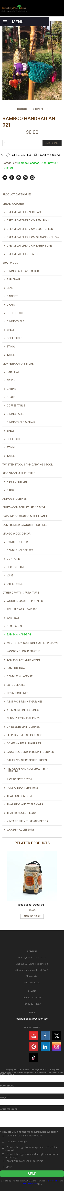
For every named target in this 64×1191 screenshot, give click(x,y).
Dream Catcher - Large (23, 254)
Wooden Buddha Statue (23, 651)
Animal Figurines (14, 498)
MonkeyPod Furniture (17, 363)
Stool (11, 346)
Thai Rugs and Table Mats (25, 804)
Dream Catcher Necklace (24, 212)
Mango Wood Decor (16, 533)
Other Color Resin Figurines (27, 760)
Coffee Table (16, 313)
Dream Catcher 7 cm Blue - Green (30, 228)
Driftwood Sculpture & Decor (23, 507)
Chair (11, 304)
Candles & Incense (19, 676)
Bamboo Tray (16, 668)
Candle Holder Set (20, 550)
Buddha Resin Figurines (23, 718)
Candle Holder (17, 542)
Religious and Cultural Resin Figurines (27, 770)
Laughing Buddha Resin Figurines (30, 751)
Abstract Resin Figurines (25, 701)
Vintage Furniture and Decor (27, 821)
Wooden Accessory (20, 829)
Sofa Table (14, 338)
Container (14, 558)
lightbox (8, 94)
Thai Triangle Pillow (21, 812)
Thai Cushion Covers (21, 796)
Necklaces (14, 626)
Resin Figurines (17, 693)
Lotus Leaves (16, 684)
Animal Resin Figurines (23, 710)
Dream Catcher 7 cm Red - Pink (28, 220)
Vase (10, 575)
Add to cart (52, 143)
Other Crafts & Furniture (20, 592)
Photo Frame (16, 567)
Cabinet (12, 296)
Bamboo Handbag (28, 163)
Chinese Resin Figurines (23, 726)
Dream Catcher (13, 203)
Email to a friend (49, 155)
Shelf (11, 329)
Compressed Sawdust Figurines (24, 524)
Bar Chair (13, 279)
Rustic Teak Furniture (22, 787)
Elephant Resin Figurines (24, 735)
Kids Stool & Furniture (18, 473)
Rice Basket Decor (19, 779)
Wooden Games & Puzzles (25, 601)
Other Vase (14, 583)
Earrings (13, 617)
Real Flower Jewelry (22, 609)
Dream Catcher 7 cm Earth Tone (29, 245)
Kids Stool (14, 490)
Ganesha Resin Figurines (24, 743)
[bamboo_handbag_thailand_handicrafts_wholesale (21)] (32, 60)
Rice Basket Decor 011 (32, 904)
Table (11, 355)
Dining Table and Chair (23, 271)
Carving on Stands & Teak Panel (25, 516)
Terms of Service (29, 1183)
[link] (32, 1018)
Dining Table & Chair (21, 422)
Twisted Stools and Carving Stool (27, 464)
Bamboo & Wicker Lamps (24, 659)
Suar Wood (10, 262)
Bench (11, 287)
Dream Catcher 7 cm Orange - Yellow (33, 237)
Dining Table (15, 321)
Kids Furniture (17, 481)
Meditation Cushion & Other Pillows (32, 642)
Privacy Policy (53, 1180)
